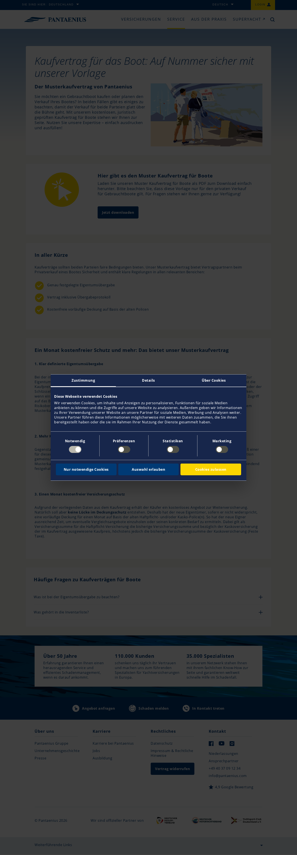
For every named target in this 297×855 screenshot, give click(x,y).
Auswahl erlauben (148, 469)
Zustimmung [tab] (83, 380)
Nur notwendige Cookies (86, 469)
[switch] (124, 449)
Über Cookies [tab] (214, 380)
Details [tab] (148, 380)
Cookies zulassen (211, 469)
